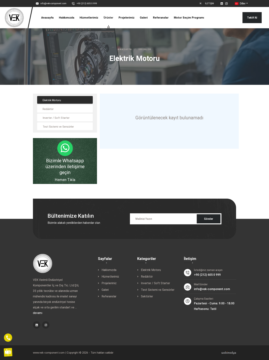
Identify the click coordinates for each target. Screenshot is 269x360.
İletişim (209, 3)
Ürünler (108, 17)
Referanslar (161, 17)
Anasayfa (47, 17)
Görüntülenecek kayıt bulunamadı (169, 117)
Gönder (208, 218)
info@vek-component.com (53, 3)
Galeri (144, 17)
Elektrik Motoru (151, 270)
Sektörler (147, 296)
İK (200, 3)
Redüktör (147, 276)
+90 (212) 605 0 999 (86, 3)
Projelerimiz (126, 17)
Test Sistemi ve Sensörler (157, 290)
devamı (37, 313)
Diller (242, 3)
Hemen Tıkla (65, 180)
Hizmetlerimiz (89, 17)
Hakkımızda (66, 17)
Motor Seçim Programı (189, 17)
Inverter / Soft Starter (155, 283)
